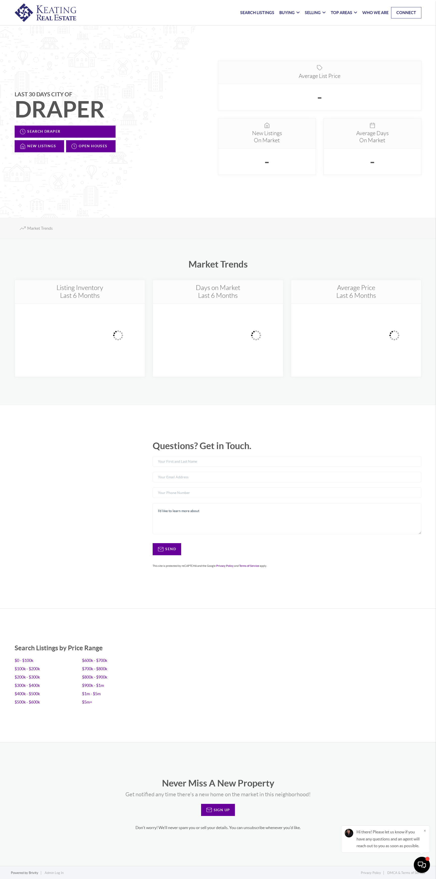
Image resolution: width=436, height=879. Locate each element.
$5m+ (87, 702)
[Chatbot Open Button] (422, 865)
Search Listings (257, 12)
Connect (406, 12)
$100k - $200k (27, 668)
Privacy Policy (225, 565)
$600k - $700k (94, 660)
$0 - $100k (24, 660)
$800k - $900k (94, 677)
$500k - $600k (27, 702)
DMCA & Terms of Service (406, 873)
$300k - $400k (27, 685)
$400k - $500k (27, 693)
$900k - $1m (93, 685)
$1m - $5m (91, 693)
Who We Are (375, 12)
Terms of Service (249, 565)
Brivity (33, 873)
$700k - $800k (94, 668)
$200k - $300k (27, 677)
